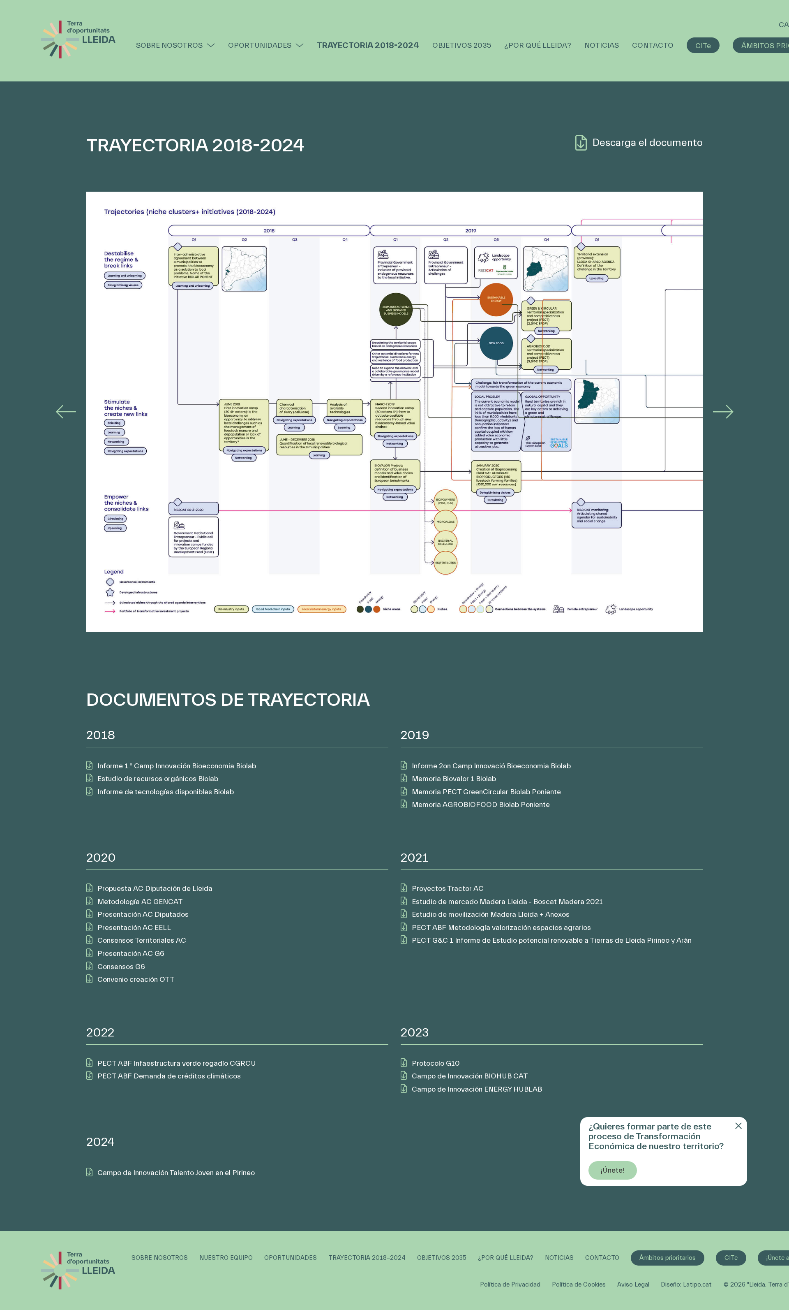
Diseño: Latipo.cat (686, 1284)
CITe (703, 46)
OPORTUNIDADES (259, 45)
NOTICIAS (601, 45)
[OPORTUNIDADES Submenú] (299, 45)
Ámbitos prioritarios (667, 1257)
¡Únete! (613, 1170)
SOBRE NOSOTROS (169, 45)
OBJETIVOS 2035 (461, 45)
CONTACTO (653, 45)
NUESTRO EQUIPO (226, 1257)
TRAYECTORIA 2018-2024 (368, 45)
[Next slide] (723, 411)
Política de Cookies (579, 1284)
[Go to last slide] (65, 411)
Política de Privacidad (510, 1284)
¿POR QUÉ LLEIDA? (537, 45)
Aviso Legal (633, 1284)
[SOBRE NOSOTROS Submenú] (211, 45)
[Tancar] (737, 1127)
